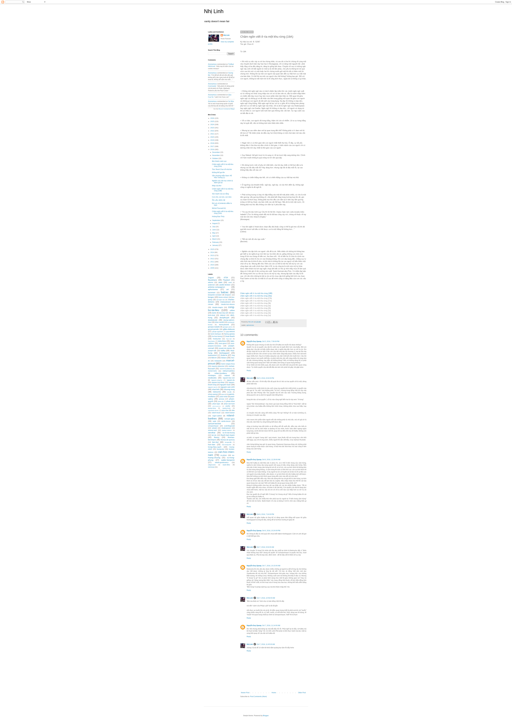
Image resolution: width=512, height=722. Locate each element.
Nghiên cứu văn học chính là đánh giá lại (222, 182)
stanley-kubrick (227, 430)
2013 (212, 255)
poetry (228, 406)
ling (233, 355)
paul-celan (224, 397)
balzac (225, 292)
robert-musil (216, 413)
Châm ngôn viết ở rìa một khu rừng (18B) (256, 293)
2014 (212, 252)
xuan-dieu (226, 465)
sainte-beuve (226, 421)
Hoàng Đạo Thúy (218, 216)
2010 (212, 265)
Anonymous (212, 64)
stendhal (211, 433)
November (216, 155)
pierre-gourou (217, 406)
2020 (212, 137)
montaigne (212, 375)
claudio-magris (217, 307)
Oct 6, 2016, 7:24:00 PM (265, 514)
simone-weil (212, 430)
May (214, 233)
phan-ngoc (216, 404)
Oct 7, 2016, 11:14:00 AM (271, 625)
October (215, 158)
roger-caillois (217, 416)
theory (216, 437)
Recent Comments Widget (227, 109)
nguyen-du (231, 380)
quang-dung (212, 408)
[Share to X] (271, 322)
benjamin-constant (214, 295)
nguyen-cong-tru (216, 380)
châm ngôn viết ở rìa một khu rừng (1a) (255, 315)
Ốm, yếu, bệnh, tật (218, 200)
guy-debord (230, 332)
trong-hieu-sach (214, 447)
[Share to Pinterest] (276, 322)
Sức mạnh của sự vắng (220, 194)
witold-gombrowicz (222, 462)
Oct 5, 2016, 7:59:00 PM (270, 341)
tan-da (214, 435)
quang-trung (226, 408)
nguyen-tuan (225, 384)
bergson (228, 295)
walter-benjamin (228, 460)
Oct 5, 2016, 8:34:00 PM (265, 378)
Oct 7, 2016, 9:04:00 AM (265, 547)
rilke (233, 410)
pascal (223, 394)
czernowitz (212, 86)
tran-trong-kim (226, 444)
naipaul (227, 375)
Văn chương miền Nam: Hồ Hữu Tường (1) (222, 176)
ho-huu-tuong (217, 336)
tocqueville (228, 442)
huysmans (211, 341)
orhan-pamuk (213, 394)
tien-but (215, 442)
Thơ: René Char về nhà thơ (222, 169)
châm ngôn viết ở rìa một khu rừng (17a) (256, 301)
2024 (212, 124)
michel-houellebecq (226, 368)
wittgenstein (212, 465)
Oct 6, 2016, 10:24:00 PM (271, 531)
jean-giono (223, 343)
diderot (222, 315)
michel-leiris (212, 371)
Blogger (266, 716)
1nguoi (211, 277)
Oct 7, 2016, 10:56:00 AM (266, 598)
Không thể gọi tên (218, 172)
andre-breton (224, 285)
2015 (212, 249)
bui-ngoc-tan (221, 299)
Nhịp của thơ (216, 186)
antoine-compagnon (216, 287)
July (214, 227)
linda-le (224, 355)
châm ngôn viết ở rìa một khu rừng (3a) (255, 306)
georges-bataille (214, 327)
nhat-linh (215, 389)
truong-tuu (220, 449)
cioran (210, 304)
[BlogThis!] (269, 322)
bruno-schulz (223, 297)
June (214, 230)
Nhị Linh (213, 11)
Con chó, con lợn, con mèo (221, 197)
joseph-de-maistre (225, 348)
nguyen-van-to (212, 387)
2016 (212, 149)
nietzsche (217, 392)
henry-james (229, 334)
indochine (222, 341)
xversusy (211, 467)
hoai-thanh (230, 336)
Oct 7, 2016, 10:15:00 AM (271, 566)
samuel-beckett (214, 423)
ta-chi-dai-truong (229, 433)
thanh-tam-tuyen (228, 435)
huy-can (229, 339)
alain (220, 282)
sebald (214, 428)
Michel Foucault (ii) (219, 208)
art (227, 289)
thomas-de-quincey (228, 440)
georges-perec (227, 327)
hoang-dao (217, 339)
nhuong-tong (229, 389)
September (216, 220)
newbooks (212, 378)
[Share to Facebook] (274, 322)
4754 (226, 277)
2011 (212, 262)
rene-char (225, 410)
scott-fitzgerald (229, 426)
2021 (212, 134)
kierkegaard (224, 353)
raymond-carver (213, 410)
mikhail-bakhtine (229, 371)
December (216, 152)
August (215, 223)
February (215, 242)
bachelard (211, 293)
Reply (249, 370)
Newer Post (245, 693)
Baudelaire (212, 280)
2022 (212, 131)
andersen (211, 285)
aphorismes (250, 325)
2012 (212, 259)
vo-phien (223, 455)
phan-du (220, 401)
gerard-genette (213, 329)
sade (214, 421)
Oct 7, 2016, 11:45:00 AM (266, 644)
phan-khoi (230, 401)
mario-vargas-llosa (228, 364)
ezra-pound (224, 324)
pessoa (221, 399)
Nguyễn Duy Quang (254, 341)
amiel (230, 282)
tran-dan (211, 444)
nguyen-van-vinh (228, 387)
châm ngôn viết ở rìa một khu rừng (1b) (255, 313)
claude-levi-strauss (228, 304)
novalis (229, 392)
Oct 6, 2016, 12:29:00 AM (271, 460)
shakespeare (226, 428)
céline (232, 310)
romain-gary (229, 419)
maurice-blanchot (218, 366)
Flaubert (226, 280)
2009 (212, 268)
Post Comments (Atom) (258, 696)
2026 (212, 118)
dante (214, 313)
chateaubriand (225, 302)
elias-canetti (219, 322)
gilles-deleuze (229, 329)
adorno (210, 282)
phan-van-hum (229, 404)
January (215, 245)
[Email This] (266, 322)
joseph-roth (212, 351)
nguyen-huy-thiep (218, 382)
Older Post (302, 693)
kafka (223, 350)
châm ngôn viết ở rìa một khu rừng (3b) (255, 303)
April (214, 236)
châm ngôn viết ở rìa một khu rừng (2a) (255, 311)
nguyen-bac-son (229, 378)
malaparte (218, 361)
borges (211, 297)
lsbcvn (214, 358)
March (214, 239)
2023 (212, 128)
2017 (212, 146)
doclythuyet (224, 317)
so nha (231, 101)
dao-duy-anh (223, 313)
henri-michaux (216, 334)
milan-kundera (221, 373)
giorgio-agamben (217, 331)
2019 (212, 140)
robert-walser (230, 413)
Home (274, 693)
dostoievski (212, 320)
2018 (212, 143)
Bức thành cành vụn (219, 161)
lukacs (224, 358)
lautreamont (212, 355)
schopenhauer (213, 426)
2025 (212, 121)
